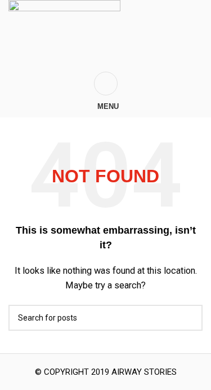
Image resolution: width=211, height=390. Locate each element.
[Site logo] (64, 35)
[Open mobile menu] (105, 83)
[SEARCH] (190, 318)
